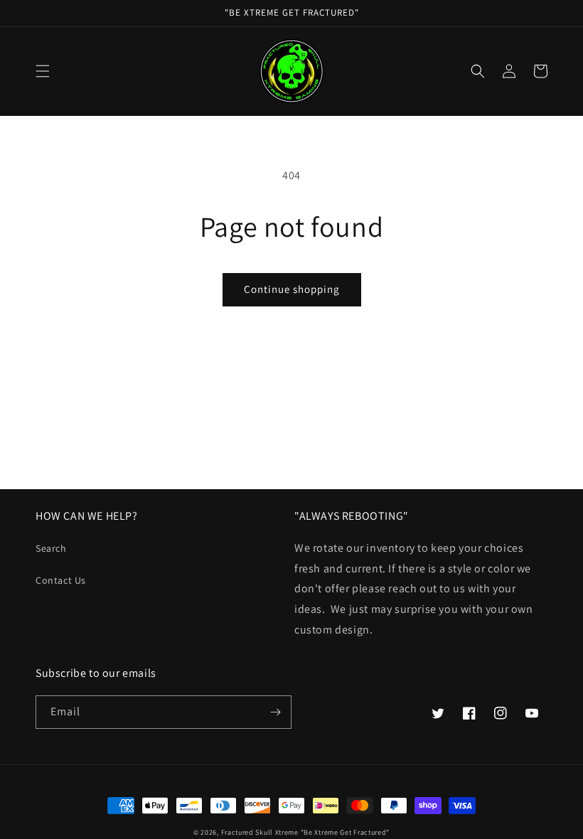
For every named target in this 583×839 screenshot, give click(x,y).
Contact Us (61, 580)
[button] (42, 71)
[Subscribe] (275, 712)
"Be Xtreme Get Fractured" (345, 832)
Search (51, 548)
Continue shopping (292, 289)
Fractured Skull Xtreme (260, 832)
